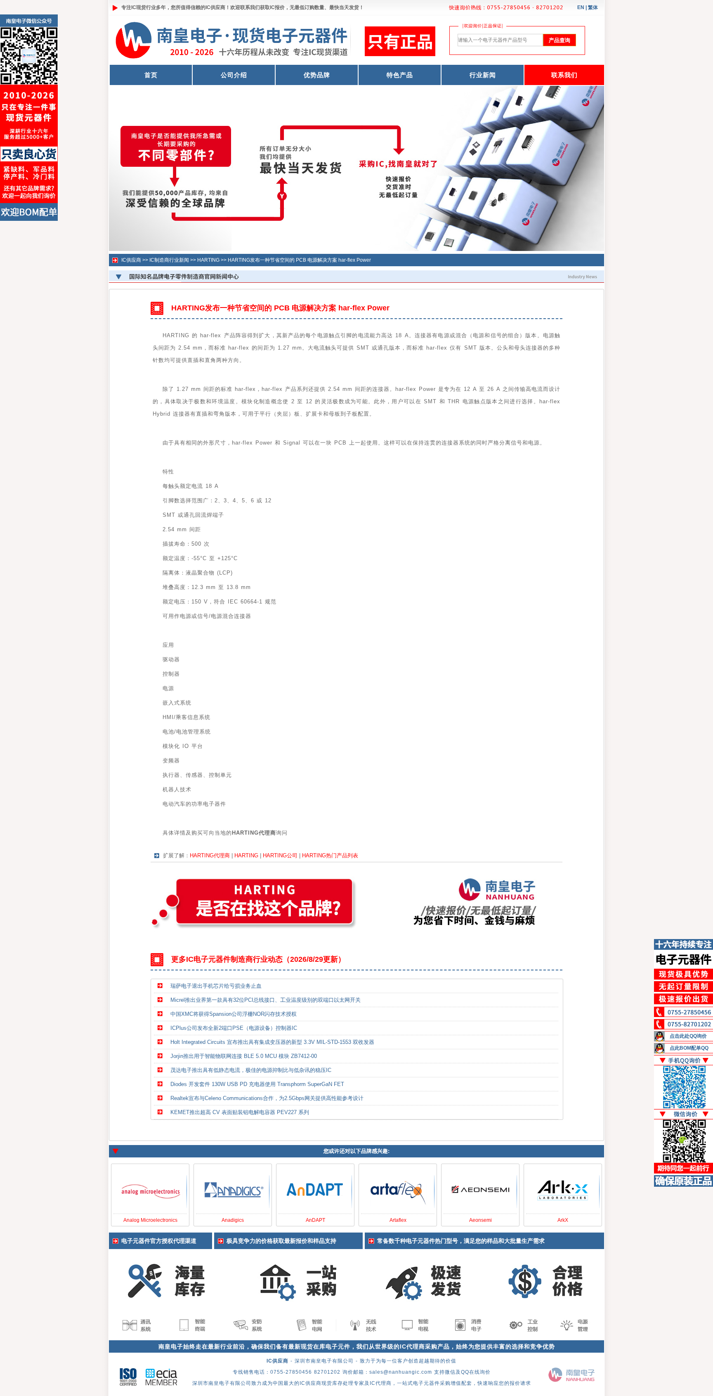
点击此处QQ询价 (688, 1036)
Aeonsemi (480, 1220)
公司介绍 (234, 74)
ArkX (562, 1220)
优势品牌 (317, 74)
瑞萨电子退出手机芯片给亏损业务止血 (216, 986)
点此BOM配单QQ (689, 1048)
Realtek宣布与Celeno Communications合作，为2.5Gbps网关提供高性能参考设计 (267, 1098)
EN (580, 7)
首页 (151, 74)
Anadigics (233, 1220)
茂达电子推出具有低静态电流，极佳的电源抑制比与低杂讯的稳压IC (250, 1070)
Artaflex (398, 1220)
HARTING (208, 260)
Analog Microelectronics (150, 1220)
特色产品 (400, 74)
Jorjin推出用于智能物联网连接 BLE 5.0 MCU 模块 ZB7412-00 (243, 1056)
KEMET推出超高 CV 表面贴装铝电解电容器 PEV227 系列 (239, 1112)
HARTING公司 (280, 855)
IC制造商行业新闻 (169, 260)
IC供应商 (215, 7)
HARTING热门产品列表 (330, 855)
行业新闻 (483, 74)
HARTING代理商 (210, 855)
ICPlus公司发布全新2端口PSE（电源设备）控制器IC (233, 1028)
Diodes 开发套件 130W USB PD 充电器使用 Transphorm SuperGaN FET (257, 1084)
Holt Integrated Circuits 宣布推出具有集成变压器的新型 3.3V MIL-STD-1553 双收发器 (272, 1042)
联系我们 (564, 74)
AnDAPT (315, 1220)
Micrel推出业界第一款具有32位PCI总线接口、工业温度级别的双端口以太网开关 (265, 1000)
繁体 (593, 7)
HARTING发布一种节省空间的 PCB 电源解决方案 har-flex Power (299, 260)
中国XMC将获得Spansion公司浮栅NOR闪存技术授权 (233, 1014)
